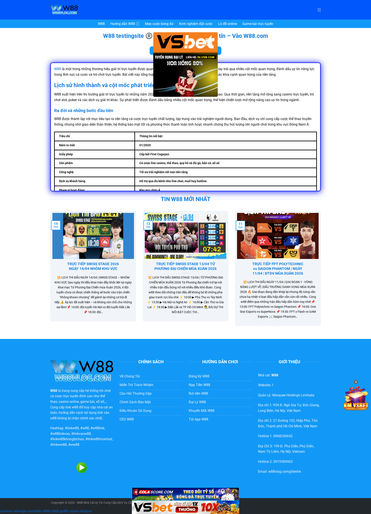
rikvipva (86, 511)
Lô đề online (227, 24)
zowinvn (6, 511)
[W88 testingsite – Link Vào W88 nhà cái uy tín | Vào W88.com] (82, 10)
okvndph (20, 511)
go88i (64, 511)
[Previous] (49, 271)
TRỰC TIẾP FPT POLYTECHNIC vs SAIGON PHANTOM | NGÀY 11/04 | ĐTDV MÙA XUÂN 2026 (277, 268)
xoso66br (34, 511)
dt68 (55, 511)
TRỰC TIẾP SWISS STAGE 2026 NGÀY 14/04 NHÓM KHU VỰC (93, 266)
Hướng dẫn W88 (122, 24)
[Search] (319, 10)
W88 (101, 24)
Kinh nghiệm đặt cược (196, 24)
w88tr (47, 511)
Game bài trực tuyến (257, 24)
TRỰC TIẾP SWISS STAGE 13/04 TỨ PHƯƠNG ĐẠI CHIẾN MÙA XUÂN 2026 (185, 266)
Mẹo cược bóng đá (159, 24)
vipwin (74, 511)
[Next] (321, 271)
